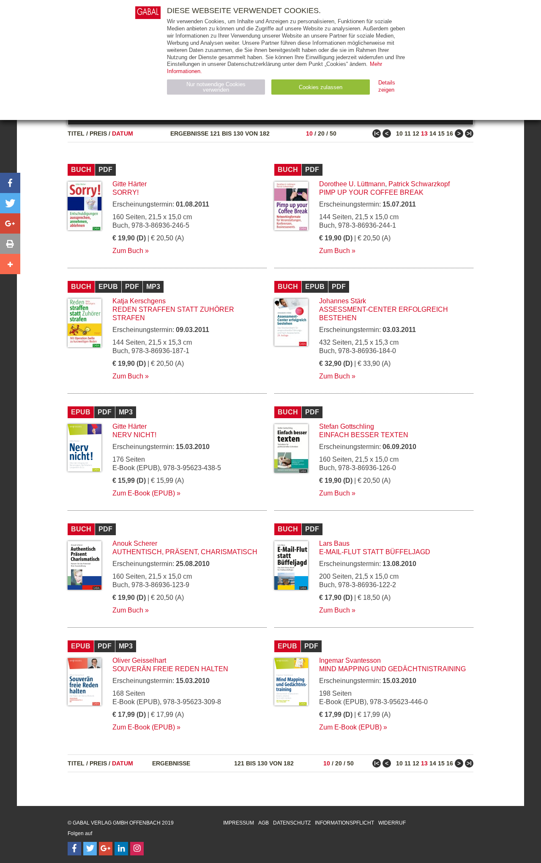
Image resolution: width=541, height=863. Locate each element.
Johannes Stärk (342, 301)
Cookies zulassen (320, 87)
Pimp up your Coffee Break (371, 192)
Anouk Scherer (134, 543)
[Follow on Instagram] (137, 848)
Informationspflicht (344, 823)
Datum (122, 133)
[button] (10, 183)
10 (309, 133)
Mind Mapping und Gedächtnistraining (392, 668)
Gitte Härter (129, 184)
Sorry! (125, 192)
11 (407, 133)
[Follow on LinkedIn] (121, 848)
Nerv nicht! (134, 434)
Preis (98, 133)
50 (333, 133)
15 (441, 133)
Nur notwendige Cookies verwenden (216, 87)
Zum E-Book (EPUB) (143, 493)
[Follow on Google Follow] (105, 848)
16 (449, 133)
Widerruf (392, 823)
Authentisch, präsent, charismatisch (184, 551)
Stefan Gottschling (346, 426)
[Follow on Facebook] (74, 848)
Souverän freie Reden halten (170, 668)
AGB (263, 823)
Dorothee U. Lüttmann (352, 184)
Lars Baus (334, 543)
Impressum (238, 823)
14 (432, 133)
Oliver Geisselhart (139, 660)
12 (416, 133)
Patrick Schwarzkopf (419, 184)
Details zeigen (386, 86)
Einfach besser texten (363, 434)
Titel (76, 133)
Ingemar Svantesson (350, 660)
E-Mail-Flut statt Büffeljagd (374, 551)
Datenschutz (292, 823)
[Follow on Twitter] (90, 848)
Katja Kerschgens (139, 301)
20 (321, 133)
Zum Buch (127, 250)
